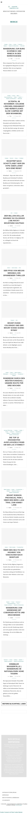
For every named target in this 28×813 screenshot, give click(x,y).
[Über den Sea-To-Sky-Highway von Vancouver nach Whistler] (14, 536)
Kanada (20, 805)
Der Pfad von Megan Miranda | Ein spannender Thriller (14, 273)
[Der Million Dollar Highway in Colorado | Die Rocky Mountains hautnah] (14, 202)
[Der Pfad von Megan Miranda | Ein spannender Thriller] (14, 257)
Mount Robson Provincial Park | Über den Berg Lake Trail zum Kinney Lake (14, 500)
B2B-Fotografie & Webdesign (10, 797)
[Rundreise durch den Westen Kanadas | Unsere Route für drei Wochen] (14, 361)
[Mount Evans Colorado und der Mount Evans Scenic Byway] (14, 309)
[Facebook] (20, 2)
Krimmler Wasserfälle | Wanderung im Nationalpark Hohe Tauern (14, 669)
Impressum (5, 795)
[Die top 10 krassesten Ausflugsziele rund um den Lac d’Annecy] (14, 419)
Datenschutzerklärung (9, 792)
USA (16, 805)
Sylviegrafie (6, 800)
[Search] (26, 2)
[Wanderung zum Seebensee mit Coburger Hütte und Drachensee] (14, 591)
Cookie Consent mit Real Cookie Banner (11, 812)
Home (14, 721)
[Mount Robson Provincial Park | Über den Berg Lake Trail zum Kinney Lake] (14, 478)
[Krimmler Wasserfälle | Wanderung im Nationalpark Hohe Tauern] (14, 649)
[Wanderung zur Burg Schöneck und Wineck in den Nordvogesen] (14, 33)
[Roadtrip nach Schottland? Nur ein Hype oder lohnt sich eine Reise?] (14, 147)
